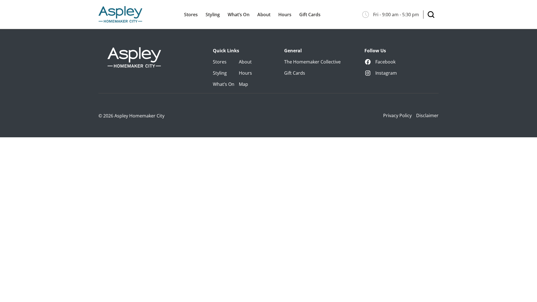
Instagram (386, 73)
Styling (213, 14)
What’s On (238, 14)
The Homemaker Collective (312, 62)
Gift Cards (310, 14)
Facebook (385, 62)
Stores (191, 14)
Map (243, 84)
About (263, 14)
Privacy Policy (397, 115)
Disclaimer (427, 115)
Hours (284, 14)
